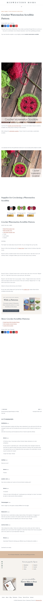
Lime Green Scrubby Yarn (9, 232)
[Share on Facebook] (5, 26)
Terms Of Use (26, 597)
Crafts (34, 569)
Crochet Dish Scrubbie (8, 325)
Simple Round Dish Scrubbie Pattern (11, 322)
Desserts (35, 565)
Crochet (35, 567)
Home (3, 597)
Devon (5, 537)
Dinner (25, 567)
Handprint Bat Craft (37, 410)
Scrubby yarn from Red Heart (14, 125)
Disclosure (15, 597)
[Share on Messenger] (8, 26)
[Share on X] (2, 26)
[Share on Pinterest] (11, 26)
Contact (31, 597)
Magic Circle (21, 248)
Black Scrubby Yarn (7, 230)
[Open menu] (21, 6)
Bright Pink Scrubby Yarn (8, 228)
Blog (11, 597)
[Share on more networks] (14, 26)
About (7, 597)
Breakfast (26, 565)
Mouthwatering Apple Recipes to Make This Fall (10, 411)
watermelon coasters (14, 131)
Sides (25, 569)
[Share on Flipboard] (16, 26)
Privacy (20, 597)
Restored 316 (39, 600)
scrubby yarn (26, 289)
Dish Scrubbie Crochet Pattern (10, 324)
